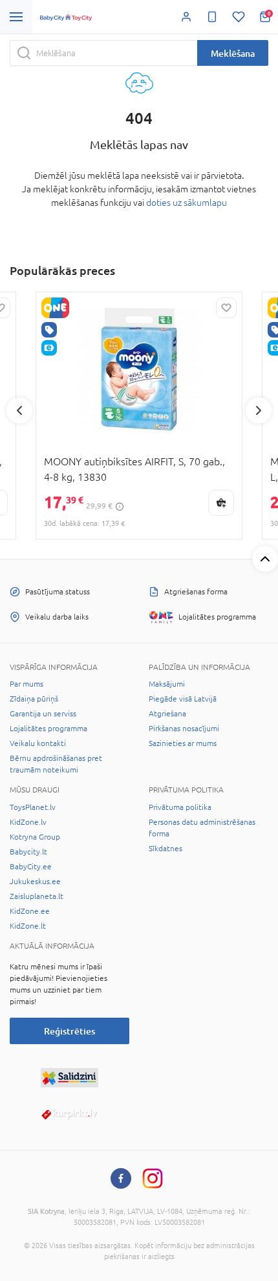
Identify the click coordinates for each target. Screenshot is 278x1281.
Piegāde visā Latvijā (183, 698)
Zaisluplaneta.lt (36, 896)
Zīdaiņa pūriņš (34, 698)
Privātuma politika (180, 807)
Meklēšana (233, 53)
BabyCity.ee (31, 866)
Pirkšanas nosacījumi (184, 728)
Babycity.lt (28, 851)
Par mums (26, 684)
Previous (19, 410)
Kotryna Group (35, 837)
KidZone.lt (28, 926)
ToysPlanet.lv (33, 807)
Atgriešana (167, 713)
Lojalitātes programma (48, 728)
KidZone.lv (28, 822)
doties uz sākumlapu (186, 202)
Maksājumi (167, 684)
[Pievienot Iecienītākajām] (226, 308)
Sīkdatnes (165, 848)
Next (259, 410)
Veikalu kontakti (38, 743)
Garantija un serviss (43, 713)
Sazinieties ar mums (183, 743)
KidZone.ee (30, 911)
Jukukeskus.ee (35, 881)
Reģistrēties (69, 1030)
